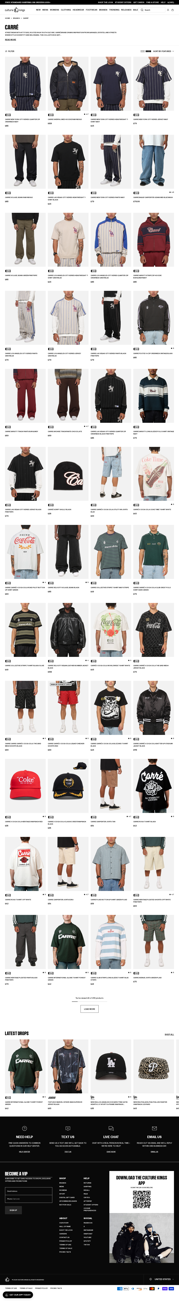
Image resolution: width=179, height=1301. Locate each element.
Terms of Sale (65, 1248)
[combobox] (151, 9)
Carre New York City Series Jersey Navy (150, 119)
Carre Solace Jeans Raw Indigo (19, 197)
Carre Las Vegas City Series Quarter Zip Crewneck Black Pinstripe (108, 432)
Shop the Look (66, 1230)
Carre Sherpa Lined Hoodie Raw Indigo (65, 119)
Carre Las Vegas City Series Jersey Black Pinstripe (23, 510)
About (63, 1218)
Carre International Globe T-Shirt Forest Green (67, 979)
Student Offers (91, 1204)
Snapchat (88, 1233)
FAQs (86, 1194)
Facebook (88, 1223)
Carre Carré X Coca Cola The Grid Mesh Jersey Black (151, 666)
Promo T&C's (65, 1252)
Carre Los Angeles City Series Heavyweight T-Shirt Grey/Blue (68, 276)
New (38, 9)
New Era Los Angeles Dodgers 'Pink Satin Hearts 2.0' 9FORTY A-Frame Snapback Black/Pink (109, 1103)
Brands (103, 9)
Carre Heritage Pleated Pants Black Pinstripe (21, 979)
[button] (172, 10)
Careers (63, 1233)
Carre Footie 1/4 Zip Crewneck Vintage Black (153, 353)
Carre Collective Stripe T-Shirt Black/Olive (24, 665)
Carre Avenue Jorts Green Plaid (147, 978)
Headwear (78, 9)
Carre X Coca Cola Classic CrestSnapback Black (67, 822)
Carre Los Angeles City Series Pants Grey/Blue (21, 354)
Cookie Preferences (90, 1209)
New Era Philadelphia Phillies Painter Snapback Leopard (150, 1103)
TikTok (87, 1244)
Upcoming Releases (68, 1201)
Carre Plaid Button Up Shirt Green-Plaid (109, 900)
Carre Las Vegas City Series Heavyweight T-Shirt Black (67, 198)
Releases (126, 9)
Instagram (88, 1230)
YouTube (87, 1237)
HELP (163, 2)
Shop (62, 1178)
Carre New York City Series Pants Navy (108, 197)
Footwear (91, 9)
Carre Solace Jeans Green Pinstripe (21, 275)
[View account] (168, 10)
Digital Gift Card (67, 1197)
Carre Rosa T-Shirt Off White (18, 900)
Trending (114, 9)
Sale (135, 9)
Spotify (87, 1241)
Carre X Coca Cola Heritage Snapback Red (24, 821)
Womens (54, 9)
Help (87, 1178)
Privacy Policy (65, 1241)
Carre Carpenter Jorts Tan (103, 821)
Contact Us (64, 1237)
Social (88, 1218)
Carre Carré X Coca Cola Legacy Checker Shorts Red (66, 744)
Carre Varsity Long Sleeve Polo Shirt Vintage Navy (153, 432)
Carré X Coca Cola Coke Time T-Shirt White (152, 509)
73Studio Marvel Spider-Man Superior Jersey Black (65, 1103)
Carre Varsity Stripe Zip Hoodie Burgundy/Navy (147, 276)
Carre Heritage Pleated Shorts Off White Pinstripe (152, 901)
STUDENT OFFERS (123, 2)
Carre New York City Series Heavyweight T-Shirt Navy (109, 120)
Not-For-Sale (65, 1204)
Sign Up (13, 1210)
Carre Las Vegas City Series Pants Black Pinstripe (108, 354)
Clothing (66, 9)
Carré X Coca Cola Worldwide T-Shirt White (110, 665)
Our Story (64, 1223)
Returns (87, 1183)
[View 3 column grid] (143, 51)
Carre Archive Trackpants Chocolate (65, 431)
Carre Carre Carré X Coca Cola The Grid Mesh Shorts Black (23, 744)
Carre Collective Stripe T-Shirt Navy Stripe (110, 587)
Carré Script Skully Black (59, 509)
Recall (87, 1190)
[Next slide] (174, 1072)
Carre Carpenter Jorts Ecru (60, 900)
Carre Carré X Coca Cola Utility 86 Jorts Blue (109, 510)
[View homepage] (15, 9)
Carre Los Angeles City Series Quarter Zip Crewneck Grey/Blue (109, 276)
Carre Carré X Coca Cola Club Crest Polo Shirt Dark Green (152, 588)
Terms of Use (65, 1244)
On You (87, 1197)
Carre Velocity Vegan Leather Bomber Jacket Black (68, 666)
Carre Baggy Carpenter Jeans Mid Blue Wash (153, 197)
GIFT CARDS (138, 2)
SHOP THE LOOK (105, 2)
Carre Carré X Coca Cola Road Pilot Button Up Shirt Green (25, 588)
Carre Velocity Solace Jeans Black (63, 587)
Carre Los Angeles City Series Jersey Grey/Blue (64, 354)
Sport (62, 1194)
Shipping (87, 1186)
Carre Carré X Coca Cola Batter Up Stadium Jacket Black (153, 744)
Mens (45, 9)
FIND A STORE (152, 2)
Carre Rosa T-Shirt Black (144, 821)
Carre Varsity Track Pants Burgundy (21, 431)
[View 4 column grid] (148, 51)
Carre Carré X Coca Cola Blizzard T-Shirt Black (109, 744)
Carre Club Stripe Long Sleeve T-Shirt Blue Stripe (110, 979)
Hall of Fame (65, 1226)
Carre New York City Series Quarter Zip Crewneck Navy (22, 120)
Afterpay (88, 1201)
